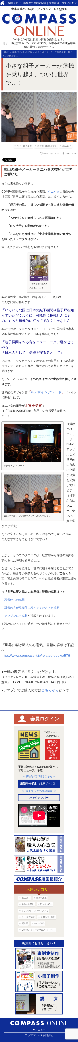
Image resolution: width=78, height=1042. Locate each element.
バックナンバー (39, 797)
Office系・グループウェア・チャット (38, 930)
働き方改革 (41, 898)
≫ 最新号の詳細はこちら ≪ (39, 776)
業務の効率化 (28, 904)
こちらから (50, 690)
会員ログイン (44, 718)
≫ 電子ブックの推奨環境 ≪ (39, 791)
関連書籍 (54, 2)
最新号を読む (39, 783)
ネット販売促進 (24, 146)
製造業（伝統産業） (47, 146)
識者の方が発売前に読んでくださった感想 (31, 607)
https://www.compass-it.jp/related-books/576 (35, 655)
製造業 (25, 923)
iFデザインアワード (46, 392)
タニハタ (53, 191)
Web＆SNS (39, 923)
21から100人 (46, 904)
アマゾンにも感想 (16, 615)
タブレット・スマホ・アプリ (35, 910)
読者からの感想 (14, 599)
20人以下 (66, 146)
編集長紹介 (14, 2)
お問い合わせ (69, 2)
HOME (6, 52)
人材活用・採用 (48, 917)
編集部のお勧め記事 (34, 2)
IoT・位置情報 (28, 917)
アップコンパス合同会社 (39, 1035)
